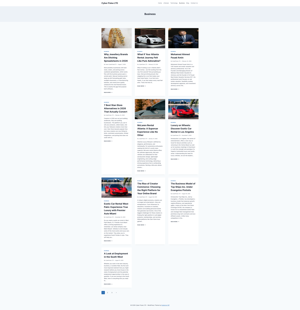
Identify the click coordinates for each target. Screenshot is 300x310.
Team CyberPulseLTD (111, 64)
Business (182, 3)
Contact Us (194, 3)
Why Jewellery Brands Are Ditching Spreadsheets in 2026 (116, 57)
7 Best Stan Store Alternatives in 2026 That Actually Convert (115, 108)
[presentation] (116, 38)
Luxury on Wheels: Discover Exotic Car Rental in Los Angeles (182, 128)
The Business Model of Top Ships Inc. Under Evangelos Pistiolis (183, 186)
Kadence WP (165, 305)
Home (160, 3)
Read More (108, 92)
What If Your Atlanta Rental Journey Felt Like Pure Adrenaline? (148, 57)
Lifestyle (166, 3)
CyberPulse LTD (143, 64)
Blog (187, 3)
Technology (174, 3)
